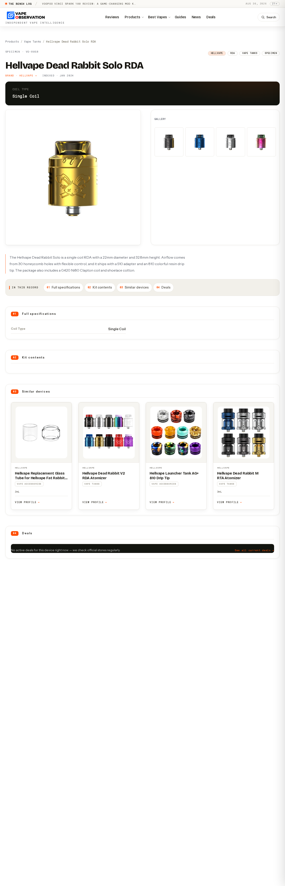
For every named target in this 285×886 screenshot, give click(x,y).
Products (132, 17)
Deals (211, 17)
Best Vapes (157, 17)
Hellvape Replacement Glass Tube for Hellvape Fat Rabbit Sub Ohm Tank (40, 478)
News (196, 17)
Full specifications (63, 287)
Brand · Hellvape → (21, 75)
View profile (27, 502)
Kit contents (100, 287)
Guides (180, 17)
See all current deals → (254, 550)
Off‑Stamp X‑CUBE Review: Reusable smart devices (83, 3)
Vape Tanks (32, 41)
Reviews (112, 17)
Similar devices (134, 287)
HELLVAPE (21, 468)
